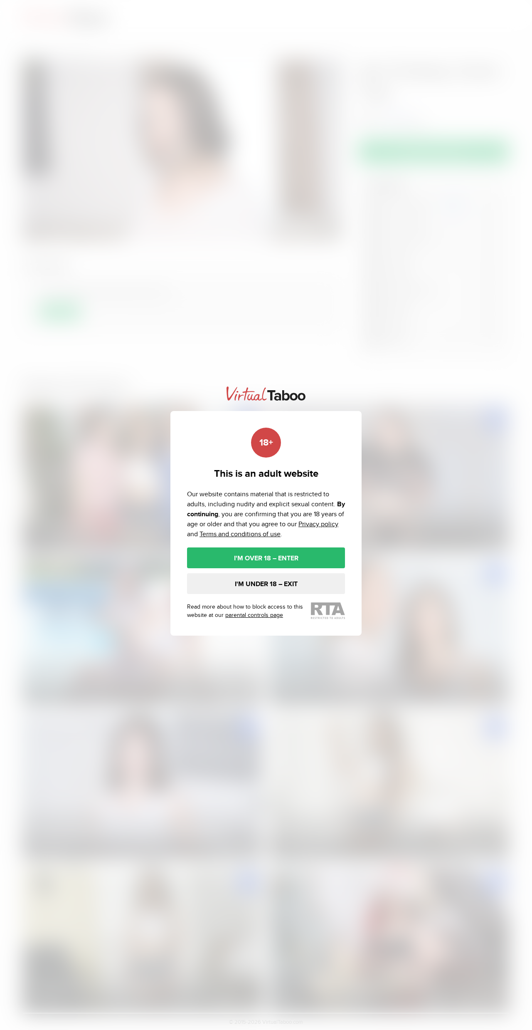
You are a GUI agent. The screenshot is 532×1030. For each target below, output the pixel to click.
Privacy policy (318, 524)
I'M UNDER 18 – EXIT (266, 584)
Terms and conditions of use (240, 534)
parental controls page (254, 615)
